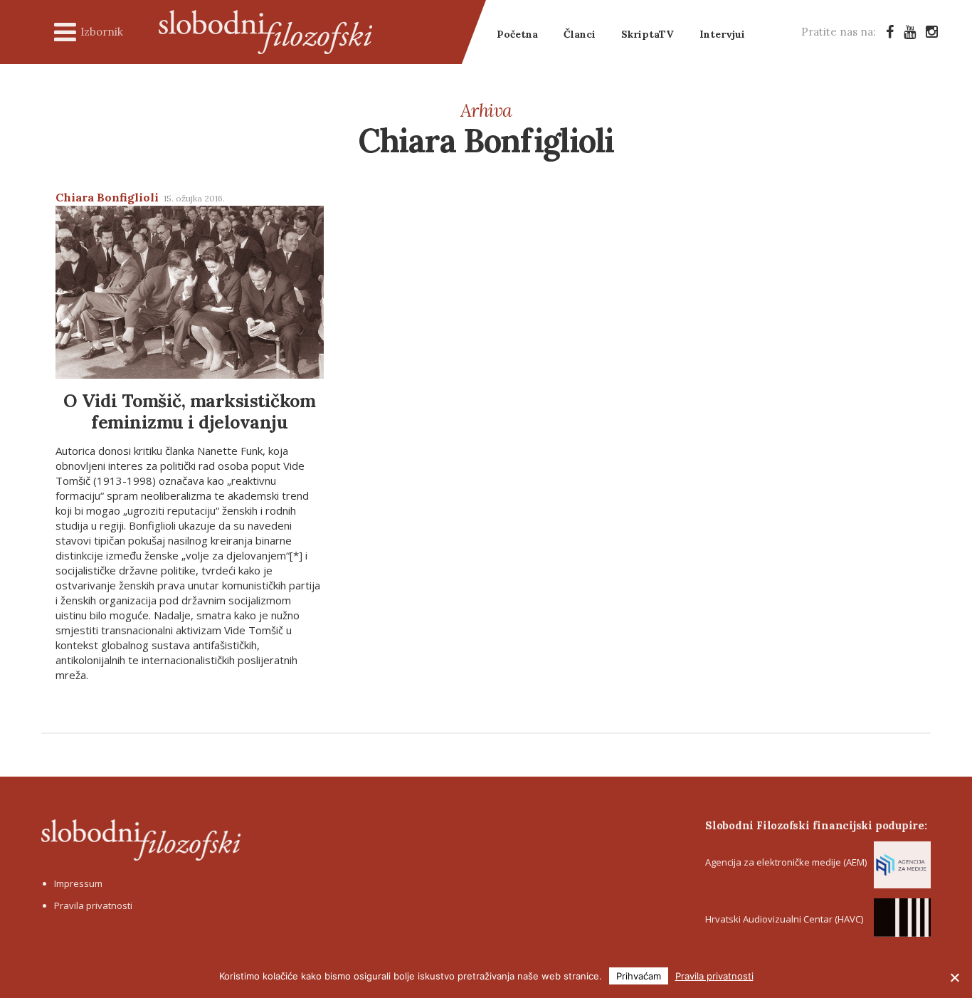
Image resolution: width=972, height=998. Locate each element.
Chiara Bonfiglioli (107, 197)
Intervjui (722, 34)
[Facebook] (890, 31)
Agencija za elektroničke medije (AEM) (786, 862)
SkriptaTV (647, 34)
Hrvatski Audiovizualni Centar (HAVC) (784, 919)
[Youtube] (910, 31)
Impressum (78, 883)
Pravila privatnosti (93, 905)
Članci (580, 34)
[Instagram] (932, 31)
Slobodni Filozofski (265, 32)
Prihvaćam (638, 976)
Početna (517, 34)
